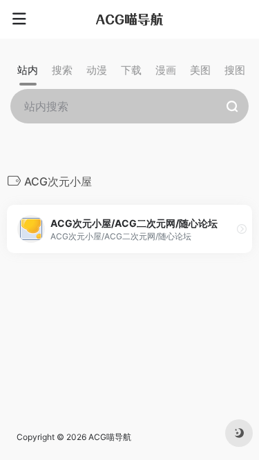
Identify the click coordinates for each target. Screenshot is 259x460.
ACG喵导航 (109, 437)
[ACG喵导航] (129, 19)
